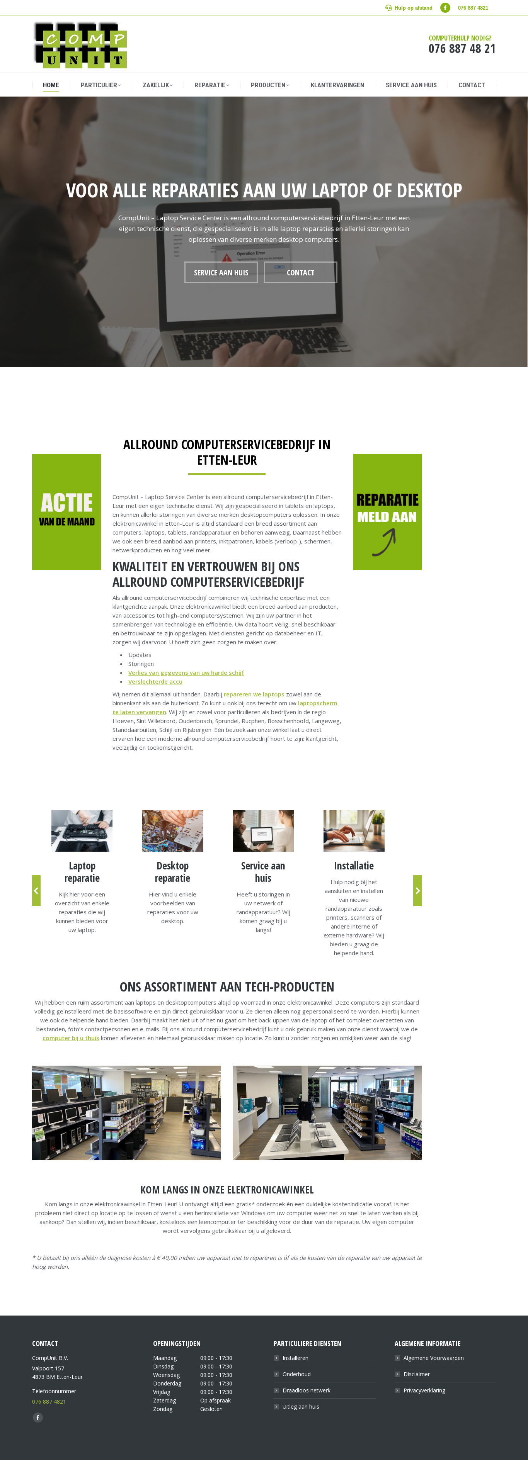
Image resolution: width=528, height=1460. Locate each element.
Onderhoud (297, 1374)
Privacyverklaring (424, 1390)
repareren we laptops (254, 694)
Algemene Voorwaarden (434, 1358)
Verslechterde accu (155, 681)
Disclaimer (417, 1374)
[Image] (81, 831)
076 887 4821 (49, 1401)
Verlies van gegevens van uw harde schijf (186, 672)
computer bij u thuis (71, 1038)
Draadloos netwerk (306, 1390)
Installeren (295, 1358)
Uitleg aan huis (301, 1406)
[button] (36, 890)
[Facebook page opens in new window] (445, 8)
